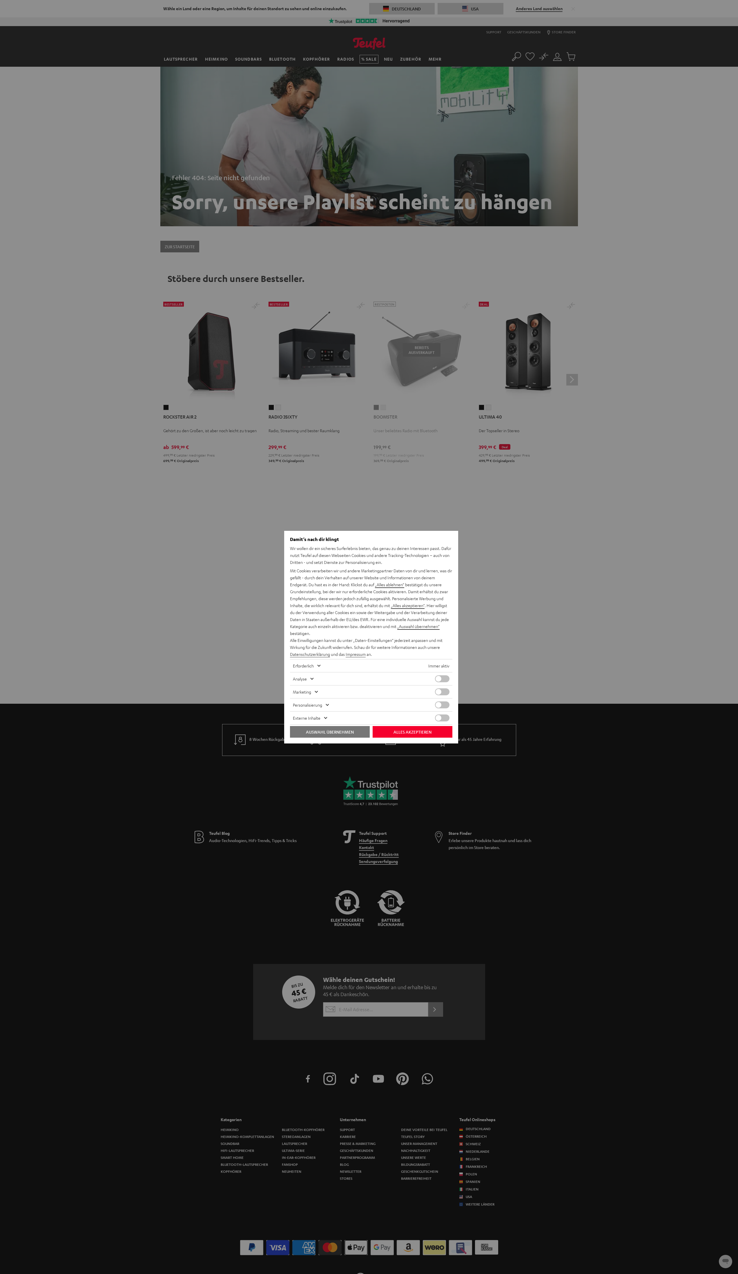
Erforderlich (303, 665)
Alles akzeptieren (412, 731)
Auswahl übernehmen (330, 731)
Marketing (302, 691)
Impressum (356, 654)
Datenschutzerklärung (310, 654)
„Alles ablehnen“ (389, 584)
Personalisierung (307, 704)
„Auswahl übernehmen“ (418, 626)
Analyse (300, 678)
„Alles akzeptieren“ (408, 605)
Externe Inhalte (306, 718)
